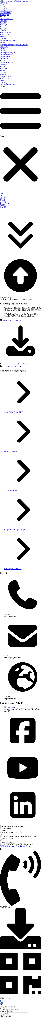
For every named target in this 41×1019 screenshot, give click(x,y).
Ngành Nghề (4, 15)
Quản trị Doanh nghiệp (8, 9)
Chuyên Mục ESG (6, 19)
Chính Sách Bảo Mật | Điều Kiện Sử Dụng (15, 846)
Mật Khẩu (3, 1011)
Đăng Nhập (4, 1007)
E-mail (12, 656)
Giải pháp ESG (5, 13)
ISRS (7, 841)
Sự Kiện (3, 29)
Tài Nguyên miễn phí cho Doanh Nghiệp (14, 364)
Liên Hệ (3, 38)
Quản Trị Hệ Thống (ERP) (13, 412)
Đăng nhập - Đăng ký (7, 40)
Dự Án (2, 5)
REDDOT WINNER (19, 826)
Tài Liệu (3, 17)
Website (10, 698)
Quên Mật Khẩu (6, 1016)
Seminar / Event (5, 32)
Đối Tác (3, 36)
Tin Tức (3, 23)
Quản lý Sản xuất (6, 11)
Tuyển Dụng (4, 34)
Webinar (3, 30)
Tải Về (2, 27)
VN (4, 42)
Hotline (10, 615)
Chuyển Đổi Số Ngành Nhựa (14, 530)
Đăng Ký (13, 1007)
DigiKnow (3, 21)
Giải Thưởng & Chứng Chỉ (12, 320)
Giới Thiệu (4, 3)
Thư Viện (3, 25)
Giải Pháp (3, 7)
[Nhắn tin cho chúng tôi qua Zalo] (2, 1002)
